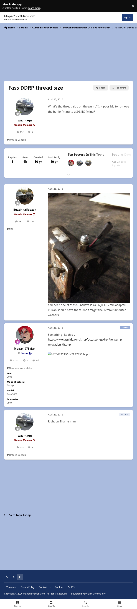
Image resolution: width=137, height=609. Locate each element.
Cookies (59, 587)
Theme (10, 587)
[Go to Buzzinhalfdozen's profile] (88, 163)
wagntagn (25, 120)
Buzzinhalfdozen (24, 210)
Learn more (7, 6)
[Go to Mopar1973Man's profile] (71, 163)
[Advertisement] (68, 54)
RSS (72, 587)
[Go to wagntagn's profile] (25, 106)
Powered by (88, 593)
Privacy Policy (27, 587)
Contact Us (44, 587)
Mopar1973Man (24, 349)
